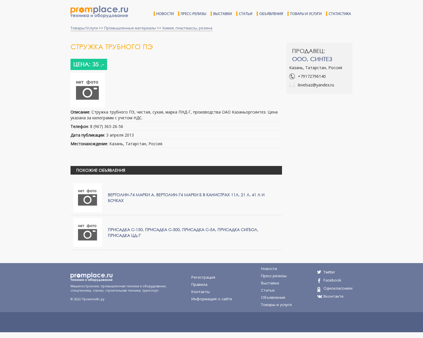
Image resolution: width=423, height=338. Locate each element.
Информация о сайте (211, 298)
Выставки (222, 14)
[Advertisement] (334, 139)
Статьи (245, 14)
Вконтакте (333, 296)
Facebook (332, 280)
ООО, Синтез (312, 59)
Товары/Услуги (84, 28)
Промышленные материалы (130, 28)
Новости (165, 14)
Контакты (200, 291)
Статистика (340, 14)
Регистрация (203, 277)
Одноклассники (337, 288)
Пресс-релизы (193, 14)
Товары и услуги (306, 14)
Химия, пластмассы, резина (187, 28)
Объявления (271, 14)
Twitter (329, 272)
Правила (199, 284)
